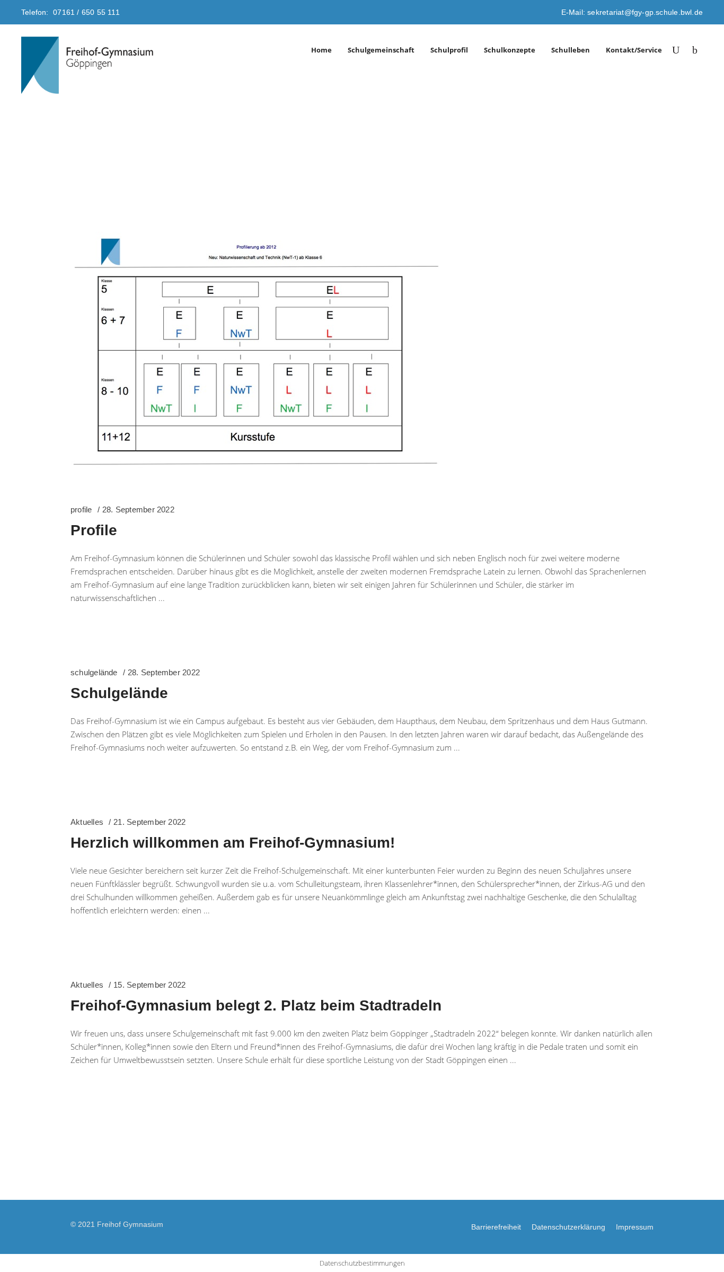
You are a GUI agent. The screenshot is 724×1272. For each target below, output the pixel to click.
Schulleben (570, 50)
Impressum (635, 1227)
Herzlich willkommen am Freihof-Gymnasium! (232, 842)
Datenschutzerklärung (568, 1227)
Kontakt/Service (634, 50)
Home (321, 50)
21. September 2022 (149, 821)
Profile (93, 530)
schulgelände (94, 672)
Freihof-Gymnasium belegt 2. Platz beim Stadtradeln (256, 1005)
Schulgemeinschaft (381, 50)
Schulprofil (449, 50)
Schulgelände (119, 693)
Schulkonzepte (509, 50)
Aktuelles (86, 821)
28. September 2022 (138, 509)
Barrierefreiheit (496, 1227)
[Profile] (256, 354)
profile (81, 509)
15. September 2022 (149, 984)
